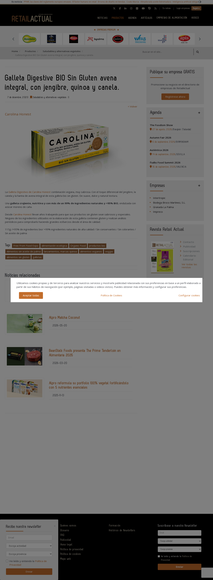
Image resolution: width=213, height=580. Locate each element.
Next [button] (199, 39)
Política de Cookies (111, 295)
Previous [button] (13, 39)
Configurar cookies (189, 295)
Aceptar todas (31, 295)
